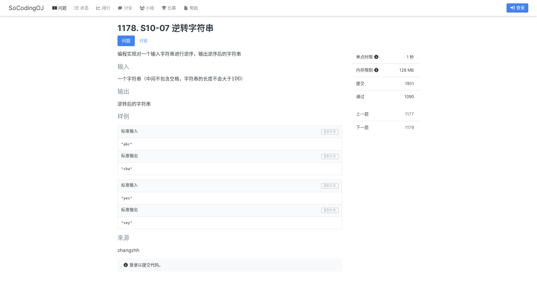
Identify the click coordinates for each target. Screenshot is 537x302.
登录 (520, 7)
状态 (84, 8)
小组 (149, 8)
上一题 (385, 114)
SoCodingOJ (26, 7)
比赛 (171, 8)
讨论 (127, 8)
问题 (62, 8)
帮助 (193, 8)
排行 (105, 8)
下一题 (385, 127)
